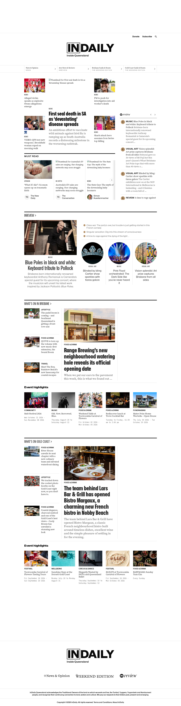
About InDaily (118, 702)
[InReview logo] (128, 676)
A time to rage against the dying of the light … (107, 236)
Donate (135, 36)
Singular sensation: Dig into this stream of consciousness (113, 232)
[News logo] (57, 676)
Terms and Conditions (103, 702)
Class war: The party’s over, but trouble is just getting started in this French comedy (118, 226)
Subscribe (147, 36)
